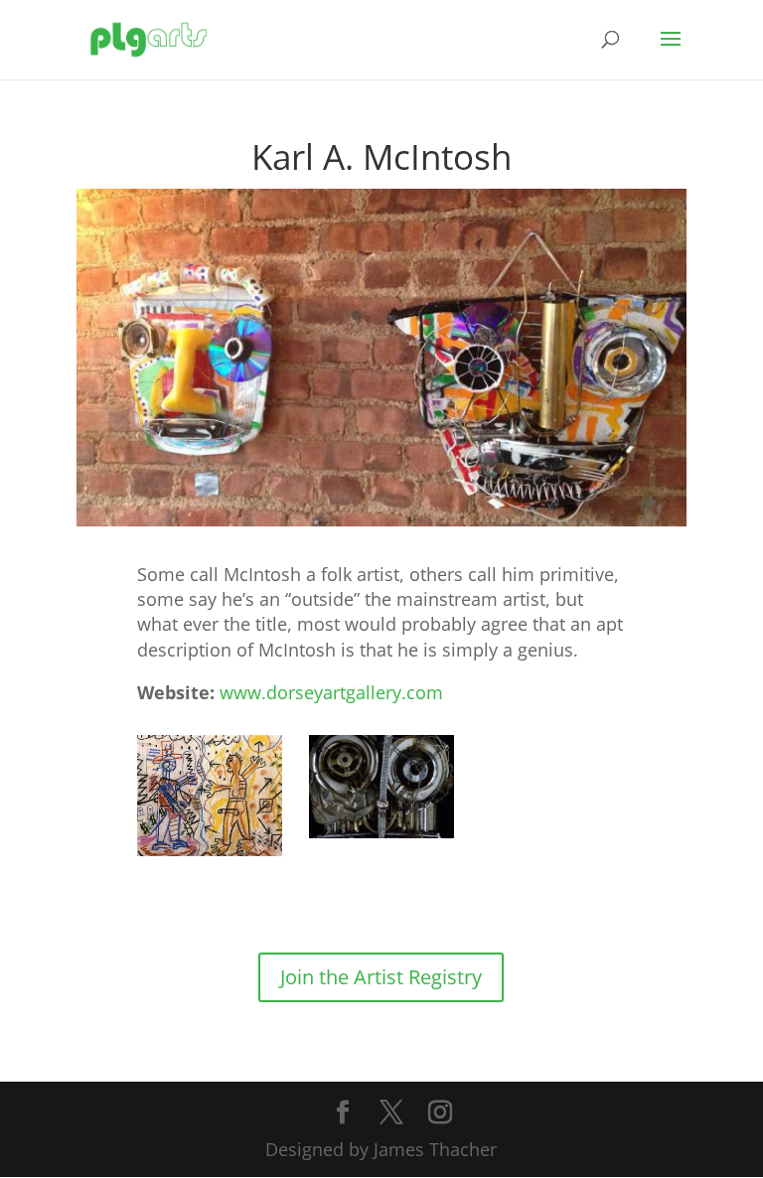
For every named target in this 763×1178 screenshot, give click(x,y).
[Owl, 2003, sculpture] (381, 786)
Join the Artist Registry (381, 976)
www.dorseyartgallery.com (331, 692)
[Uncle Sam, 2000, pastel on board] (209, 795)
